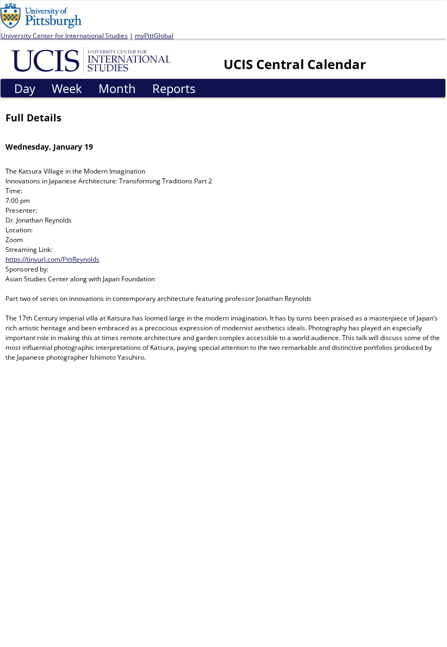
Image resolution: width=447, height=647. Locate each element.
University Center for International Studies (64, 35)
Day (24, 88)
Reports (174, 88)
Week (67, 88)
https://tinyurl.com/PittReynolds (52, 259)
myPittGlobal (154, 35)
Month (117, 88)
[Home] (92, 59)
